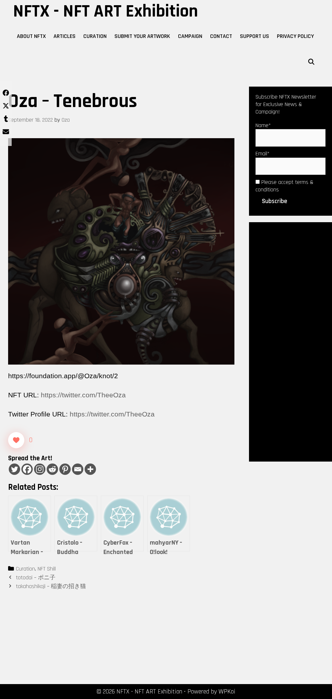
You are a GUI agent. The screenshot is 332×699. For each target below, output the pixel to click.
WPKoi (227, 691)
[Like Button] (16, 440)
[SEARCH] (311, 62)
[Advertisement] (290, 341)
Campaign (190, 36)
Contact (221, 36)
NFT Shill (47, 568)
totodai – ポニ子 (35, 577)
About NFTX (31, 36)
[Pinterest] (65, 469)
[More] (90, 469)
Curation (95, 36)
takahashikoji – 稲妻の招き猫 (51, 586)
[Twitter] (14, 469)
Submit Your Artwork (142, 36)
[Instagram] (39, 469)
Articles (64, 36)
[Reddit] (52, 469)
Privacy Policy (295, 36)
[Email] (77, 469)
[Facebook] (27, 469)
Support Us (254, 36)
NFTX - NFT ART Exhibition (105, 11)
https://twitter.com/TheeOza (83, 395)
